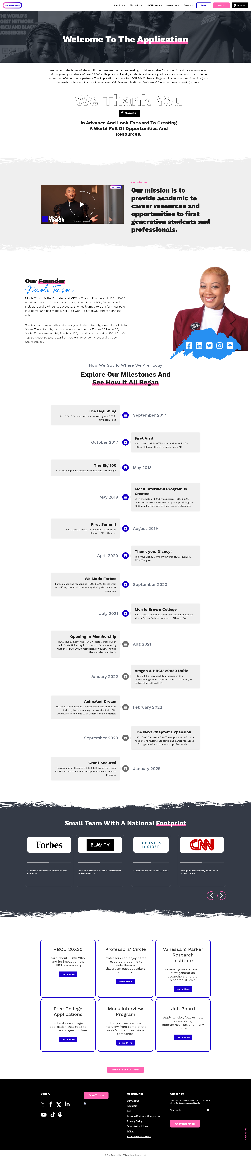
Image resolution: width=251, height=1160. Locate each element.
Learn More (68, 974)
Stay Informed (185, 1123)
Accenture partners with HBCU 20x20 (100, 870)
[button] (211, 895)
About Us (132, 1106)
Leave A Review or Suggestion (143, 1116)
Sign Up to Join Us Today (125, 1069)
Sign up (221, 5)
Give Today (96, 1095)
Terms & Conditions (137, 1126)
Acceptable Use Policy (139, 1136)
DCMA (130, 1131)
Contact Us (133, 1100)
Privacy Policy (134, 1121)
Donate (241, 5)
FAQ (129, 1111)
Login (204, 5)
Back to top (245, 1134)
